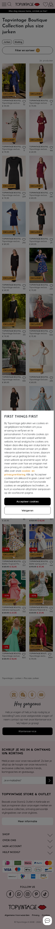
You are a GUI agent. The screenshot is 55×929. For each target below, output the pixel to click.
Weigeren (27, 510)
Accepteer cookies (27, 501)
